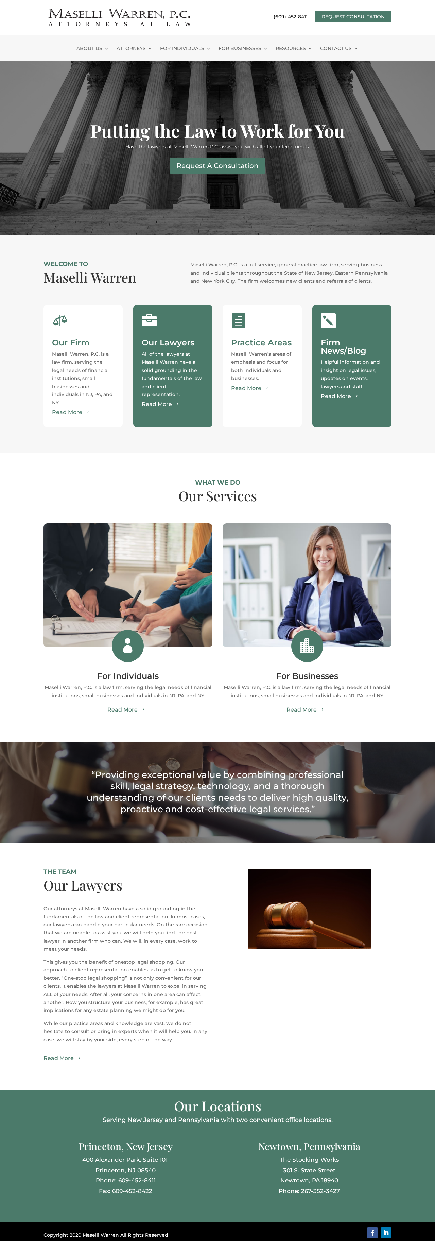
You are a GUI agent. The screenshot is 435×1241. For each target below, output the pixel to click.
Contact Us (336, 48)
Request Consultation (353, 17)
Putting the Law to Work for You (217, 130)
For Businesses (240, 48)
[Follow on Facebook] (372, 1232)
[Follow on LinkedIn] (386, 1232)
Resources (291, 48)
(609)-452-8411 (291, 17)
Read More (67, 412)
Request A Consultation (217, 166)
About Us (89, 48)
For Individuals (182, 48)
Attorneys (131, 48)
